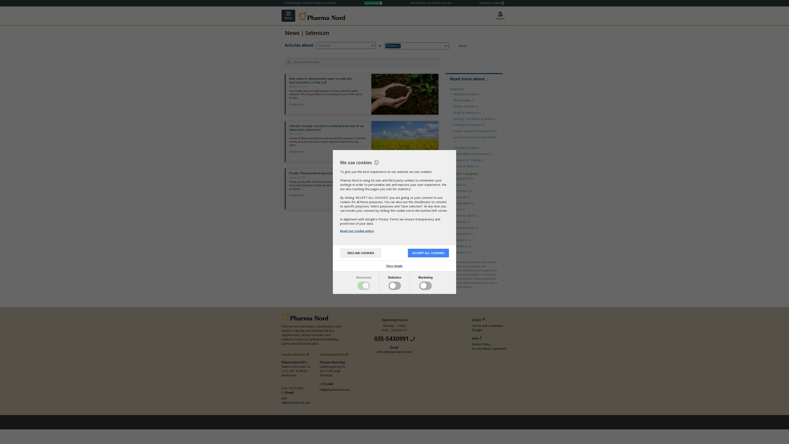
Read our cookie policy (357, 231)
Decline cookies (360, 253)
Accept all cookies (428, 253)
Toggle (364, 286)
